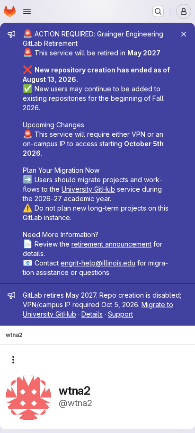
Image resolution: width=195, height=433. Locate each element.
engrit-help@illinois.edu (98, 263)
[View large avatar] (28, 397)
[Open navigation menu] (27, 11)
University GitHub (88, 189)
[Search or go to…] (158, 11)
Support (120, 314)
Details (92, 314)
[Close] (183, 34)
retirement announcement (111, 244)
